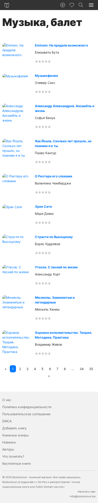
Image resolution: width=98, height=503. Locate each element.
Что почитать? (13, 456)
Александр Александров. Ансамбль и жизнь (64, 108)
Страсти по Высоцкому (54, 237)
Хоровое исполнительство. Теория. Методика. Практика (63, 335)
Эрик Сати (43, 206)
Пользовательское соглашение (26, 414)
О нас (6, 400)
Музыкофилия (46, 76)
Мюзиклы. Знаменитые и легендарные (55, 300)
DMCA (7, 421)
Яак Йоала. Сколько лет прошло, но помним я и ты (63, 143)
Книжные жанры (15, 435)
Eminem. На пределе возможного (61, 45)
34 (82, 369)
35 (91, 369)
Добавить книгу (14, 428)
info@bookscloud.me (83, 496)
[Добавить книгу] (62, 5)
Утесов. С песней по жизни (56, 267)
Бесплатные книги (16, 463)
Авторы (8, 449)
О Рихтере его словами (53, 176)
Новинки (8, 442)
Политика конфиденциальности (26, 407)
